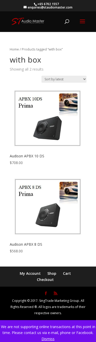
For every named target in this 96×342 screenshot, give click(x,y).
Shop (51, 273)
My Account (30, 273)
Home (14, 49)
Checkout (45, 279)
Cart (67, 273)
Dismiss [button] (48, 338)
